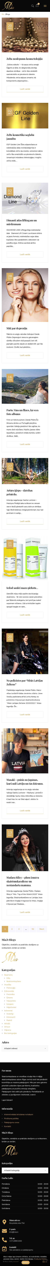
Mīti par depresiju (17, 328)
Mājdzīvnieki (11, 1007)
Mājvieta (7, 1030)
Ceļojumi (9, 1004)
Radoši (9, 1020)
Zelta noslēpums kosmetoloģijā (24, 58)
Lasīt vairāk (25, 89)
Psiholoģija (10, 988)
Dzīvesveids (9, 991)
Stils (8, 978)
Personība (10, 994)
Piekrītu (25, 1262)
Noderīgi (9, 1014)
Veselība (7, 984)
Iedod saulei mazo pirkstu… (22, 588)
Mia (3, 14)
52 (33, 929)
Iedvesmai (8, 1010)
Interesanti (10, 1017)
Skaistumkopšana (13, 981)
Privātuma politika (11, 1118)
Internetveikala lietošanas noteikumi (18, 1114)
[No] (47, 1260)
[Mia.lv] (8, 6)
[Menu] (45, 6)
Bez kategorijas (10, 1033)
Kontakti (7, 1126)
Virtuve (7, 1027)
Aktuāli (7, 1023)
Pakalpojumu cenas (11, 1122)
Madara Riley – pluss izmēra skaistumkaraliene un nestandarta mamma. (23, 881)
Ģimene (9, 997)
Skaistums (8, 975)
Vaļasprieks (11, 1001)
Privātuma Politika (40, 1259)
